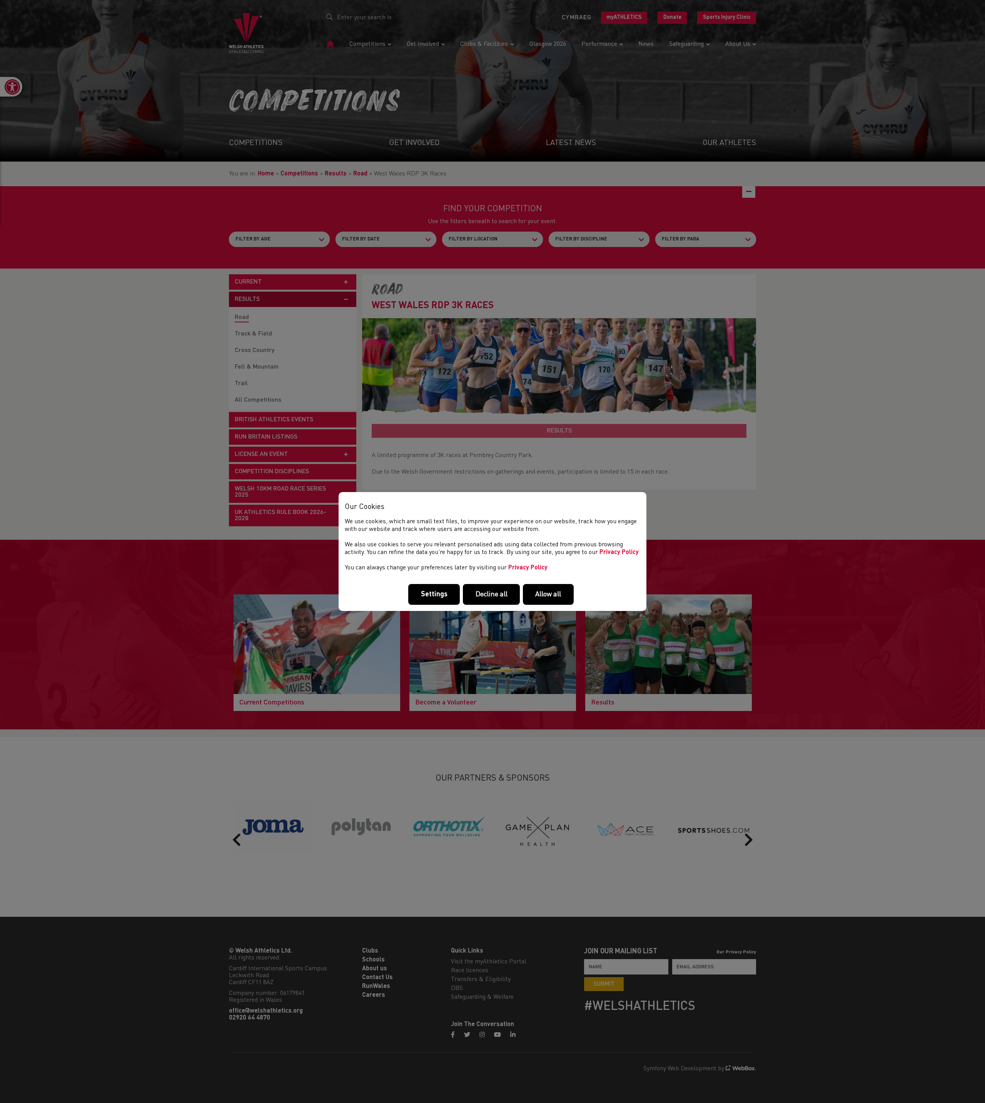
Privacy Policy (619, 552)
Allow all (548, 594)
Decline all (492, 594)
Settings (434, 594)
